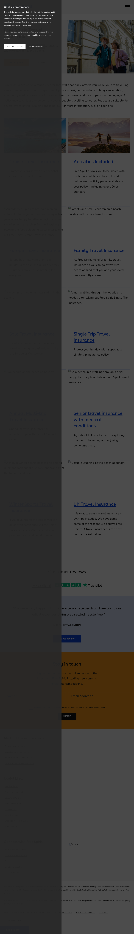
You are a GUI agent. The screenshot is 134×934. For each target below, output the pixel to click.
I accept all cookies (14, 46)
